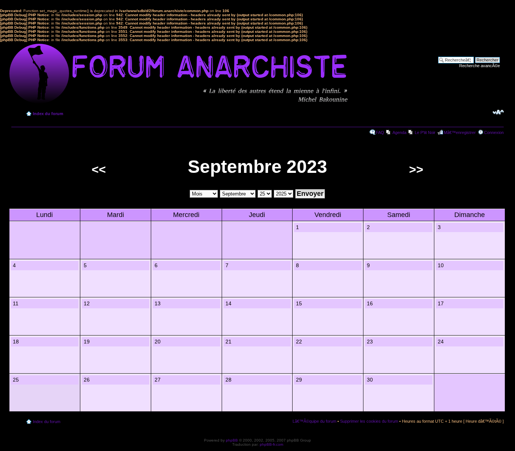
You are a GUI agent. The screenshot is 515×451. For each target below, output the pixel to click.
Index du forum (48, 113)
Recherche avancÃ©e (479, 65)
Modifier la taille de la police (498, 112)
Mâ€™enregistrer (460, 132)
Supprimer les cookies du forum (369, 421)
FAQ (380, 132)
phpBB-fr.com (271, 444)
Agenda (399, 132)
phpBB (232, 440)
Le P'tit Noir (425, 132)
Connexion (494, 132)
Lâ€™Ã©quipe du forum (314, 421)
